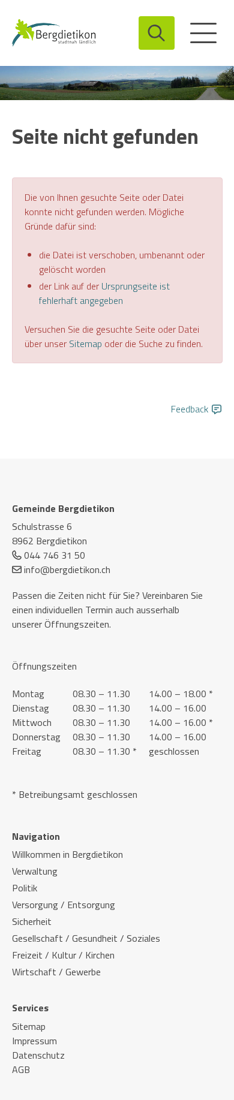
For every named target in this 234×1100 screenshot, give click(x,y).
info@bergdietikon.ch (67, 569)
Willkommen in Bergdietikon (67, 854)
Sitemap (85, 343)
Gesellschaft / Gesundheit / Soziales (86, 938)
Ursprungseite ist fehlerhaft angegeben (104, 293)
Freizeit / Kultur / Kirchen (63, 955)
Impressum (34, 1040)
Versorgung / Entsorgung (63, 904)
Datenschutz (38, 1055)
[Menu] (203, 33)
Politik (24, 888)
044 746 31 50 (54, 555)
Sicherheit (32, 921)
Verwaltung (35, 871)
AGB (21, 1069)
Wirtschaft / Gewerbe (56, 972)
